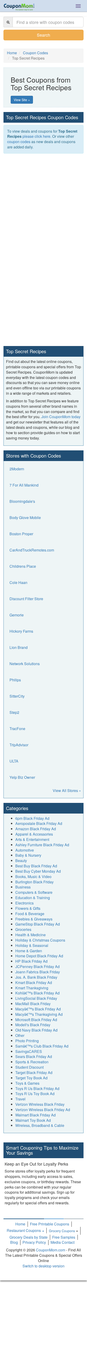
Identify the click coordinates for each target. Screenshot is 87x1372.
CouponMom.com (50, 1250)
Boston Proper (21, 533)
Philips (15, 680)
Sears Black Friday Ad (33, 1056)
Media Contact (62, 1242)
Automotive (24, 850)
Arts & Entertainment (32, 839)
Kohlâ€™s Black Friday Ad (37, 993)
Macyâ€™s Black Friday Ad (38, 1009)
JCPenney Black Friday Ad (37, 966)
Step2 (14, 712)
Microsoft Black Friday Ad (36, 1019)
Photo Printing (27, 1040)
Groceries (23, 929)
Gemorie (17, 615)
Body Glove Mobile (25, 517)
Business (23, 887)
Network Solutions (25, 663)
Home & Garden (28, 950)
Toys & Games (27, 1083)
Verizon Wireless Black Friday (39, 1104)
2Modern (17, 468)
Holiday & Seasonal (31, 945)
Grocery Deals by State (29, 1237)
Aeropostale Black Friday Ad (38, 823)
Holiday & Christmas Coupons (40, 940)
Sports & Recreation (31, 1061)
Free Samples (63, 1237)
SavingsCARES (28, 1051)
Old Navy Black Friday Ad (36, 1030)
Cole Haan (18, 582)
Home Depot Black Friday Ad (39, 955)
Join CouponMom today (61, 416)
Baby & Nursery (28, 855)
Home (20, 1224)
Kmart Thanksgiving (31, 988)
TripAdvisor (19, 744)
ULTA (14, 761)
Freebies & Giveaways (33, 919)
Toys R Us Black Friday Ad (37, 1088)
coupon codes (18, 141)
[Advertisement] (43, 201)
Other (19, 1035)
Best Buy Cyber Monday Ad (38, 871)
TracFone (17, 728)
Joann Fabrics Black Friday (37, 972)
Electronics (24, 903)
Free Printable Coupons (49, 1224)
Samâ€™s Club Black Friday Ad (41, 1046)
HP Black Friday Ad (31, 961)
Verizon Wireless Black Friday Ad (42, 1109)
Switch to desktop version (43, 1266)
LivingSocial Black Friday (36, 998)
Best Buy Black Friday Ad (36, 866)
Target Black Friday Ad (33, 1072)
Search (43, 35)
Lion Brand (19, 647)
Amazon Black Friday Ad (35, 828)
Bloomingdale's (22, 501)
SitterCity (17, 696)
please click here (36, 136)
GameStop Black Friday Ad (37, 924)
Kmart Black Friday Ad (33, 982)
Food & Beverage (29, 913)
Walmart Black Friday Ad (35, 1115)
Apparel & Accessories (34, 834)
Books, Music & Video (33, 876)
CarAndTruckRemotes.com (32, 550)
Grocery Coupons (62, 1230)
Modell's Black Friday (32, 1024)
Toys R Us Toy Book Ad (35, 1093)
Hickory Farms (21, 631)
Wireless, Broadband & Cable (39, 1125)
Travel (20, 1099)
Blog (14, 1242)
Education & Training (32, 897)
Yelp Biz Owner (22, 777)
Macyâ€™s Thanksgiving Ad (39, 1014)
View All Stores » (67, 790)
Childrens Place (23, 566)
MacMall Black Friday (33, 1003)
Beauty (21, 860)
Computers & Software (33, 892)
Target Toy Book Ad (31, 1077)
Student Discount (29, 1067)
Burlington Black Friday (34, 882)
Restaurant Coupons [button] (24, 1230)
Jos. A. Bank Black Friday (36, 977)
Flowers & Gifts (27, 908)
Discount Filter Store (26, 598)
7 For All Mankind (24, 485)
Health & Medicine (30, 934)
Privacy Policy (34, 1242)
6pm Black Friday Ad (32, 818)
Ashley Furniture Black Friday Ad (42, 844)
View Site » (22, 99)
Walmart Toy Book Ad (33, 1120)
